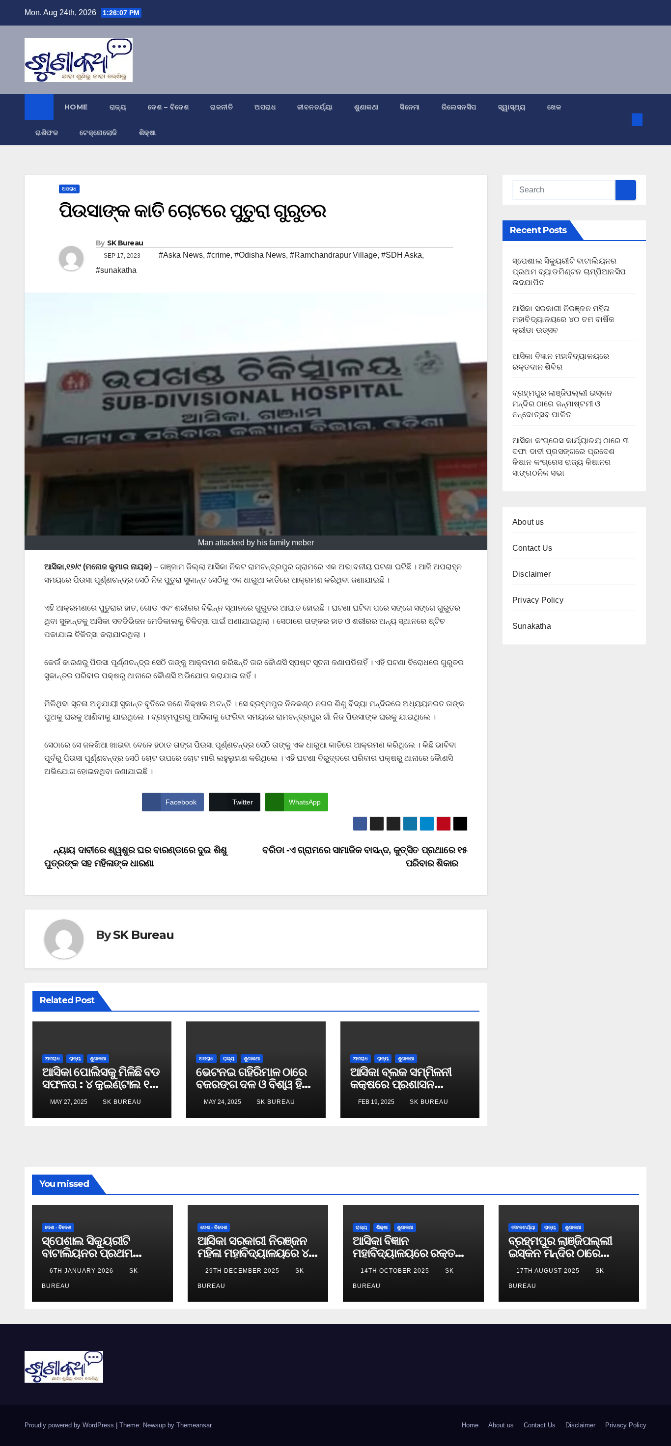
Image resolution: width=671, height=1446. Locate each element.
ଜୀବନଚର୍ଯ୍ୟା (315, 107)
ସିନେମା (410, 107)
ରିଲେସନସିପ (459, 107)
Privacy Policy (537, 600)
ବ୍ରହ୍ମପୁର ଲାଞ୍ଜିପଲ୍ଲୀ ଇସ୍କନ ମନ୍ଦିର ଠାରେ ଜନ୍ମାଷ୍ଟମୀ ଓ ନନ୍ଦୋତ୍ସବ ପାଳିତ (562, 404)
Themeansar (193, 1425)
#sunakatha (116, 270)
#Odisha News (260, 255)
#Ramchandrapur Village (333, 255)
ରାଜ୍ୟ (118, 107)
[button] (621, 119)
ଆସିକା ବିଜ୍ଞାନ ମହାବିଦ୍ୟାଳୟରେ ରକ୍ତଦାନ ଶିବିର (413, 1252)
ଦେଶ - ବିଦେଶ (58, 1227)
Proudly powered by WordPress (70, 1425)
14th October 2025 (396, 1270)
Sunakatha (531, 626)
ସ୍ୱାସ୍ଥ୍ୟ (512, 107)
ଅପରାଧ (265, 107)
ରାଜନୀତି (221, 107)
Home (76, 107)
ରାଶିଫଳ (46, 132)
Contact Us (532, 548)
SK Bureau (125, 243)
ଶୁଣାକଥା (366, 107)
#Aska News (181, 255)
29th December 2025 (243, 1270)
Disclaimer (531, 574)
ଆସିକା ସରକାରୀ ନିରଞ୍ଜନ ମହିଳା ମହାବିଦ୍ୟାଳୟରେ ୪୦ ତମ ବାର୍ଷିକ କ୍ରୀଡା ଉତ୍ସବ (563, 319)
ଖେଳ (554, 107)
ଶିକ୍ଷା (147, 132)
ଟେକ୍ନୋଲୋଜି (98, 132)
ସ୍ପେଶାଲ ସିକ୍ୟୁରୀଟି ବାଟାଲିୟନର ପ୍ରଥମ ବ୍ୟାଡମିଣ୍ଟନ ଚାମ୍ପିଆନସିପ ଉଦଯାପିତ (569, 272)
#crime (218, 255)
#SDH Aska (401, 255)
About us (528, 522)
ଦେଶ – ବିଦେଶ (168, 107)
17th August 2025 (549, 1270)
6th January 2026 (82, 1270)
